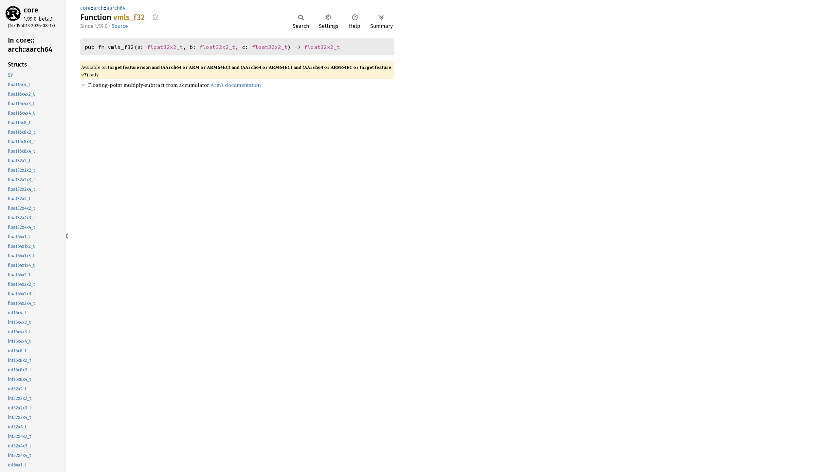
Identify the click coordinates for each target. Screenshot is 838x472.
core (31, 10)
